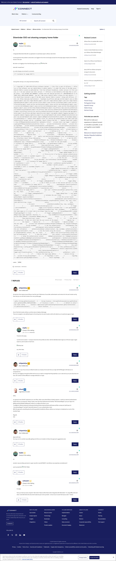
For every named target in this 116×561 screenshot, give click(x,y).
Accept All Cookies (94, 557)
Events (99, 512)
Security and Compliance (36, 547)
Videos (46, 522)
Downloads (47, 519)
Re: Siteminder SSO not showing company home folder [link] (55, 29)
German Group (88, 110)
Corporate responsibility (85, 522)
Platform (23, 29)
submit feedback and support (39, 2)
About (80, 516)
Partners (81, 519)
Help (92, 9)
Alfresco (29, 29)
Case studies (32, 512)
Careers (81, 512)
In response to (29, 332)
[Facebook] (8, 535)
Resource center (48, 512)
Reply (75, 273)
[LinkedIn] (20, 535)
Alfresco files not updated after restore (93, 41)
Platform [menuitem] (24, 14)
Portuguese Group (89, 103)
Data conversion (66, 522)
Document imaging (66, 525)
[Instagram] (16, 535)
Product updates (48, 525)
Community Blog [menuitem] (36, 14)
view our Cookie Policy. (27, 559)
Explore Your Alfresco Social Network (93, 61)
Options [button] (102, 29)
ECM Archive (24, 266)
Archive (19, 262)
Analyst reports (33, 516)
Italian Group (88, 108)
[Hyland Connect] (22, 9)
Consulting (64, 519)
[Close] (113, 557)
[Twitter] (12, 535)
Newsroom (81, 525)
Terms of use (26, 547)
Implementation (66, 512)
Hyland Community (83, 9)
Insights (31, 519)
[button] (15, 273)
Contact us (9, 523)
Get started (26, 2)
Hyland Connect (15, 29)
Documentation (102, 519)
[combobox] (44, 21)
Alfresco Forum (88, 44)
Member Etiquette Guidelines (93, 135)
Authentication (18, 266)
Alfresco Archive (37, 29)
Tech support (101, 522)
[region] (58, 557)
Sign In (98, 9)
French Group (88, 101)
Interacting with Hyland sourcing (96, 547)
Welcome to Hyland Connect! (93, 133)
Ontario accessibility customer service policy (76, 547)
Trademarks (46, 547)
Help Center (87, 138)
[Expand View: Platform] (27, 14)
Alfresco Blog (87, 63)
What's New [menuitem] (15, 14)
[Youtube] (24, 535)
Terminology (47, 516)
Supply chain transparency (57, 547)
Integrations (32, 522)
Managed (64, 516)
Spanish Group (88, 105)
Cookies (19, 547)
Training (100, 516)
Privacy (14, 547)
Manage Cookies (83, 557)
